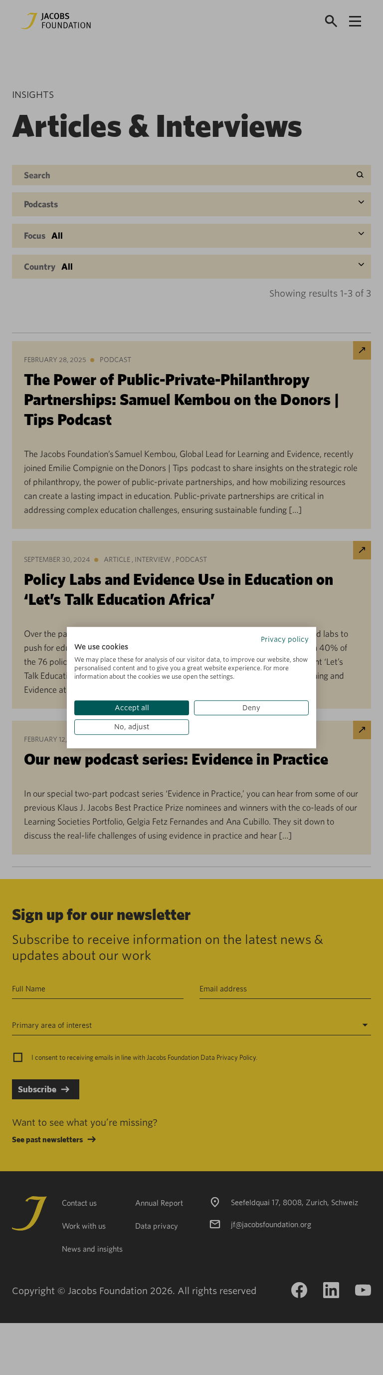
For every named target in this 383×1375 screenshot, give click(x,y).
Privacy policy (285, 639)
